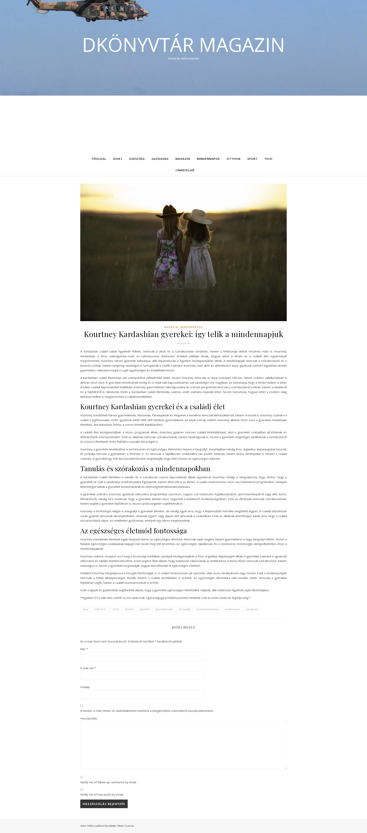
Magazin (182, 159)
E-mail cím (88, 668)
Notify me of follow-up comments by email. (108, 782)
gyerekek (144, 609)
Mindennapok (208, 159)
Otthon (233, 159)
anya (85, 609)
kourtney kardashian (207, 609)
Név (84, 649)
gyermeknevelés (164, 609)
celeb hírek (100, 609)
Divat (118, 159)
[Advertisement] (183, 124)
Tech (268, 159)
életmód (129, 609)
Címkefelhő (185, 170)
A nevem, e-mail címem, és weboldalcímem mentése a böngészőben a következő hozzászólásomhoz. (147, 711)
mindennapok (232, 609)
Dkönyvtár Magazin (183, 44)
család (115, 609)
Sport (252, 159)
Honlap (85, 687)
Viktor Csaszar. (126, 825)
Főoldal (99, 159)
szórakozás (252, 609)
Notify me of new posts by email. (102, 794)
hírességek (185, 609)
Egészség (137, 159)
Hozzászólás (88, 718)
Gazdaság (160, 159)
